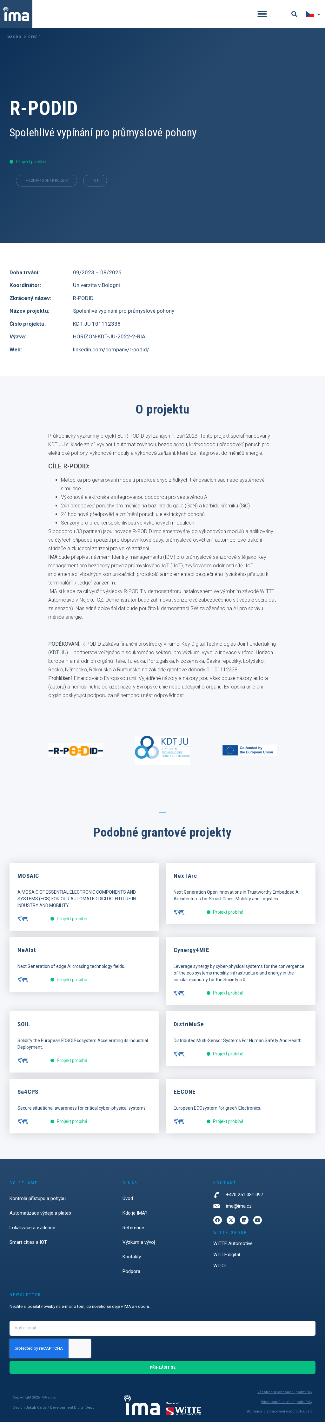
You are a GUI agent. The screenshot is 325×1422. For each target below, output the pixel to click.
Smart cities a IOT (28, 1242)
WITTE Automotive (233, 1243)
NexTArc (185, 875)
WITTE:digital (226, 1254)
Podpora (131, 1271)
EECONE (185, 1091)
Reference (133, 1227)
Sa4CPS (27, 1091)
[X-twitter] (231, 1220)
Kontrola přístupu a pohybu (38, 1198)
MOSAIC (28, 875)
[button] (262, 14)
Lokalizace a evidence (32, 1227)
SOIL (23, 1024)
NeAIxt (26, 950)
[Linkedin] (244, 1220)
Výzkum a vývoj (139, 1242)
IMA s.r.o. (14, 37)
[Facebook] (217, 1220)
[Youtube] (257, 1220)
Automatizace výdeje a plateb (40, 1213)
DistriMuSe (189, 1024)
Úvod (128, 1198)
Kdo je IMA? (135, 1213)
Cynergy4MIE (191, 950)
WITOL (220, 1266)
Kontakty (132, 1257)
